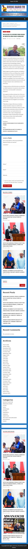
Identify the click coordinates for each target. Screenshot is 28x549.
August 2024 (6, 376)
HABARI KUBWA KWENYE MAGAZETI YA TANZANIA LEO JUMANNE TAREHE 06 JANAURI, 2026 (12, 321)
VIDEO (4, 421)
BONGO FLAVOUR (8, 402)
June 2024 (5, 377)
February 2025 (6, 365)
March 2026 (6, 344)
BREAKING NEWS (7, 403)
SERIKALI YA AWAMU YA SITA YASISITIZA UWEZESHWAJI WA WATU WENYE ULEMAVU (14, 259)
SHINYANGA (6, 419)
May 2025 (5, 360)
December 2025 (7, 348)
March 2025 (6, 363)
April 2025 (5, 362)
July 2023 (5, 386)
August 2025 (6, 355)
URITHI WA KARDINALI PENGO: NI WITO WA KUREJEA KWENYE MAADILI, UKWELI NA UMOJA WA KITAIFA (14, 231)
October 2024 (6, 372)
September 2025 (7, 353)
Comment (5, 144)
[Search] (24, 18)
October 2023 (6, 381)
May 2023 (5, 389)
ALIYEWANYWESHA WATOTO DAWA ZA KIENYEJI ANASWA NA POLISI (12, 129)
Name (5, 164)
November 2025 (7, 350)
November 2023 (7, 379)
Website (5, 175)
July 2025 (5, 356)
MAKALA (5, 414)
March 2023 (6, 391)
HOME (4, 31)
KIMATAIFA (6, 409)
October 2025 (6, 351)
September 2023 (7, 382)
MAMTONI (6, 416)
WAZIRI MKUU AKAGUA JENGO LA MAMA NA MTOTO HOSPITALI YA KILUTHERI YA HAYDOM (14, 204)
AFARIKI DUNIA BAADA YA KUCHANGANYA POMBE (13, 123)
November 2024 (7, 370)
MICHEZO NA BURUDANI (10, 417)
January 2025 (6, 367)
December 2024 (7, 369)
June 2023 (5, 388)
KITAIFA (8, 31)
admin (5, 38)
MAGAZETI (6, 412)
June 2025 (5, 358)
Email (4, 169)
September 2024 (7, 374)
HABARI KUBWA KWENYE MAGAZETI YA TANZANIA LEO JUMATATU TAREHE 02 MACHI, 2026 (12, 315)
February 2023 (6, 393)
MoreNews (20, 545)
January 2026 (6, 346)
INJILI (4, 407)
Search (5, 281)
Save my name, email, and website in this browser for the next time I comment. (14, 181)
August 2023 (6, 384)
